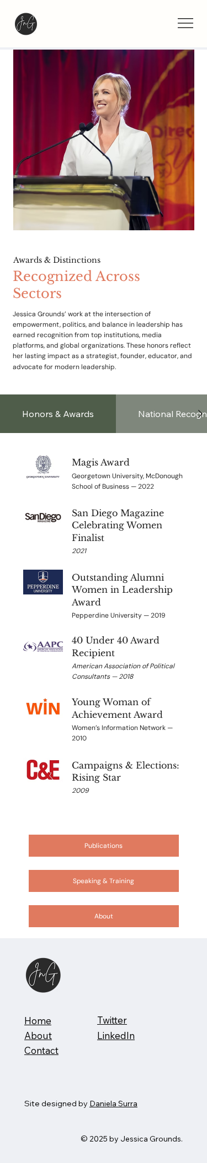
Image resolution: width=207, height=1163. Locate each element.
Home (37, 1020)
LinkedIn (116, 1035)
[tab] (58, 413)
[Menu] (186, 23)
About (38, 1035)
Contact (41, 1050)
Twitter (112, 1020)
